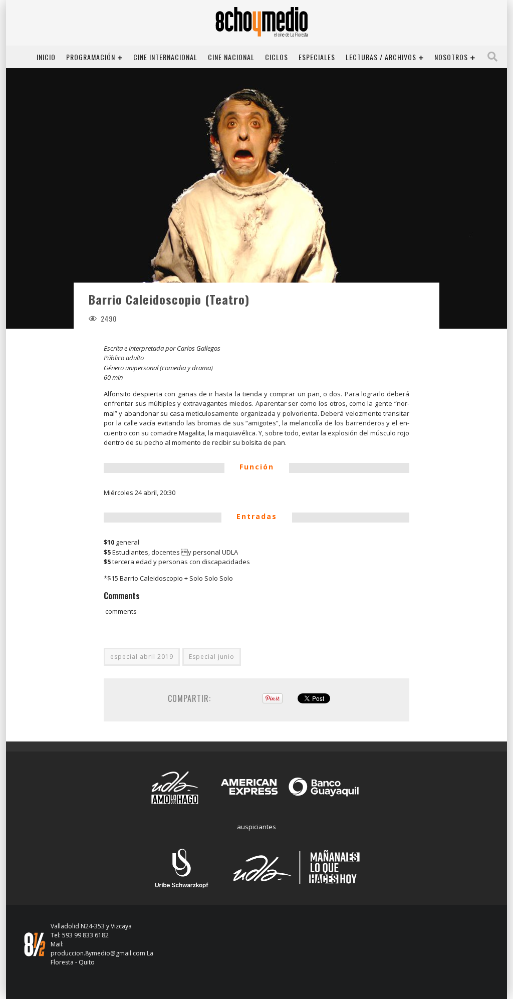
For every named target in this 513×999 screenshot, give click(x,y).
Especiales (317, 57)
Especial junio (211, 656)
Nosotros (451, 57)
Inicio (46, 57)
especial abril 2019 (141, 656)
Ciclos (276, 57)
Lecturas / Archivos (381, 57)
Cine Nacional (231, 57)
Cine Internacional (165, 57)
